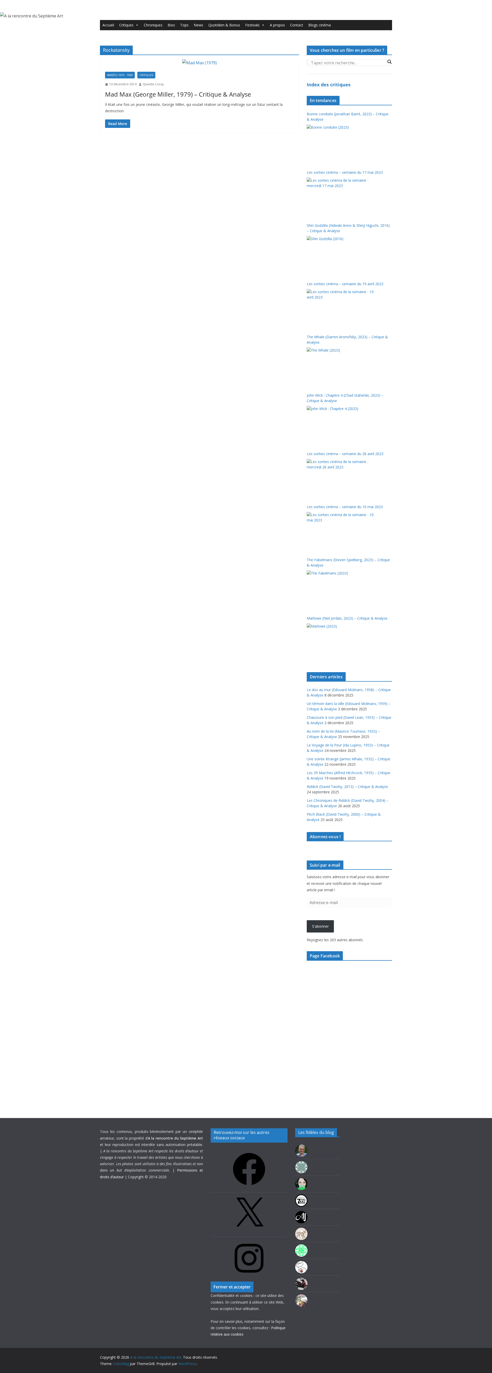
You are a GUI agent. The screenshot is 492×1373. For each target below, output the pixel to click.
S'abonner (320, 926)
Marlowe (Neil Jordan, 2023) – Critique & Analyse (347, 618)
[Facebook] (249, 1186)
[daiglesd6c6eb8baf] (301, 1164)
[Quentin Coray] (301, 1197)
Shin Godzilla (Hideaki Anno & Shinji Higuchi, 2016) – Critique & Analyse (348, 228)
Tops (184, 25)
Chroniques (153, 25)
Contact (296, 25)
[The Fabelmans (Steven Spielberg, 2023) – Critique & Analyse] (341, 589)
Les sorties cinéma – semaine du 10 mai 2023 (345, 506)
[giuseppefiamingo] (301, 1147)
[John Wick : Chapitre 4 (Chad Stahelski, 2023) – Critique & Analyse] (341, 425)
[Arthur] (301, 1230)
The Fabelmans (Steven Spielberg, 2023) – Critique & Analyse (348, 562)
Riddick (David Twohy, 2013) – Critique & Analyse (347, 786)
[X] (249, 1231)
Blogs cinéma (319, 25)
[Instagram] (249, 1276)
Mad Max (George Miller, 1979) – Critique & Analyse (178, 94)
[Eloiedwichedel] (301, 1280)
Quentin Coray (153, 84)
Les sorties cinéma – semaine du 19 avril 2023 (345, 283)
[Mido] (301, 1181)
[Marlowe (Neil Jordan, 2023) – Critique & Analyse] (341, 642)
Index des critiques (329, 84)
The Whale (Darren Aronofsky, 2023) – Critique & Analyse (347, 339)
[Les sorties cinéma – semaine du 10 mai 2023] (341, 531)
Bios (171, 25)
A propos (277, 25)
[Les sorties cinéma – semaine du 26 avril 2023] (341, 478)
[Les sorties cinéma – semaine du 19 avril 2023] (341, 308)
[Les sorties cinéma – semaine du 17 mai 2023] (341, 197)
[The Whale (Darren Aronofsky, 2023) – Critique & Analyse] (341, 366)
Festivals (252, 25)
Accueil (108, 25)
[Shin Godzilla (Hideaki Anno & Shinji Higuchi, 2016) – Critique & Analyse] (341, 255)
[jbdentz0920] (301, 1247)
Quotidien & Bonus (224, 25)
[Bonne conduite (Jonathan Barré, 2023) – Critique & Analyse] (341, 144)
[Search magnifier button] (389, 61)
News (198, 25)
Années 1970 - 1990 (120, 75)
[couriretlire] (301, 1297)
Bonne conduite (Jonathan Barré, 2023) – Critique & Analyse (347, 116)
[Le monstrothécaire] (301, 1264)
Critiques (126, 25)
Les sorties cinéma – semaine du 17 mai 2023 (345, 172)
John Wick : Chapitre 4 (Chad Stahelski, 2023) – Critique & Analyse (345, 398)
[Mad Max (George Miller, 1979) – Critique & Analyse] (199, 63)
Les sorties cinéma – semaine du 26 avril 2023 (345, 453)
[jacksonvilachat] (301, 1214)
